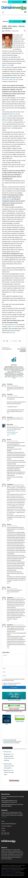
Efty (7, 724)
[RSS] (5, 833)
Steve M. (9, 439)
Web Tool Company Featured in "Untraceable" (22, 350)
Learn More (4, 816)
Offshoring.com (6, 57)
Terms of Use (16, 373)
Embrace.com (7, 770)
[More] (19, 341)
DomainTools (7, 754)
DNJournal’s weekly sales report (10, 79)
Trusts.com (5, 122)
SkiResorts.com (13, 114)
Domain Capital (7, 763)
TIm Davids (10, 384)
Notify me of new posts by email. (10, 684)
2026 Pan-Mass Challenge (14, 700)
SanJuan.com (5, 116)
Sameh (8, 587)
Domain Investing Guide (9, 740)
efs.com (23, 134)
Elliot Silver (8, 30)
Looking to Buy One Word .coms (14, 711)
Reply (8, 390)
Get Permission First (6, 349)
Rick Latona (10, 424)
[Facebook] (2, 833)
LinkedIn (14, 378)
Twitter (17, 376)
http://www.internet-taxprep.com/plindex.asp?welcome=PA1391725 (12, 432)
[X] (8, 833)
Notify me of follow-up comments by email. (12, 683)
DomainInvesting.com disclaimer (9, 872)
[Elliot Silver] (3, 31)
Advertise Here (7, 751)
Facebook (21, 376)
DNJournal (12, 332)
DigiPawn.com (5, 65)
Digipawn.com (11, 326)
